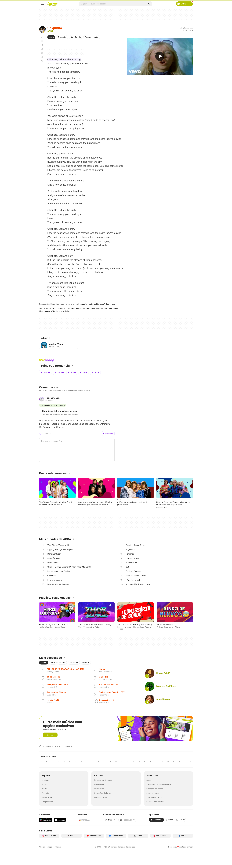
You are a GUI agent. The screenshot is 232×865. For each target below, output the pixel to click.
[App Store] (60, 820)
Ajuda (148, 780)
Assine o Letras (100, 797)
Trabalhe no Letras (154, 797)
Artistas (45, 784)
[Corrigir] (42, 56)
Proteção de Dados (154, 789)
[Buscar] (149, 3)
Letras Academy (116, 360)
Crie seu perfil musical (103, 780)
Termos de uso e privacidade (158, 784)
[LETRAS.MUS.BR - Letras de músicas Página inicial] (53, 3)
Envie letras (99, 789)
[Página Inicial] (40, 746)
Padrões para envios (155, 802)
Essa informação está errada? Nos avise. (96, 304)
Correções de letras (102, 793)
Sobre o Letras (152, 793)
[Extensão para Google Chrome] (84, 820)
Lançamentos (47, 802)
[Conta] (190, 3)
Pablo (54, 308)
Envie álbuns (99, 784)
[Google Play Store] (45, 820)
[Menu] (42, 3)
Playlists (45, 793)
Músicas (45, 780)
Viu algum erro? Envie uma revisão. (54, 311)
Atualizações (47, 797)
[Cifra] (42, 49)
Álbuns (44, 789)
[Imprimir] (42, 53)
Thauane (75, 308)
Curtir (40, 433)
